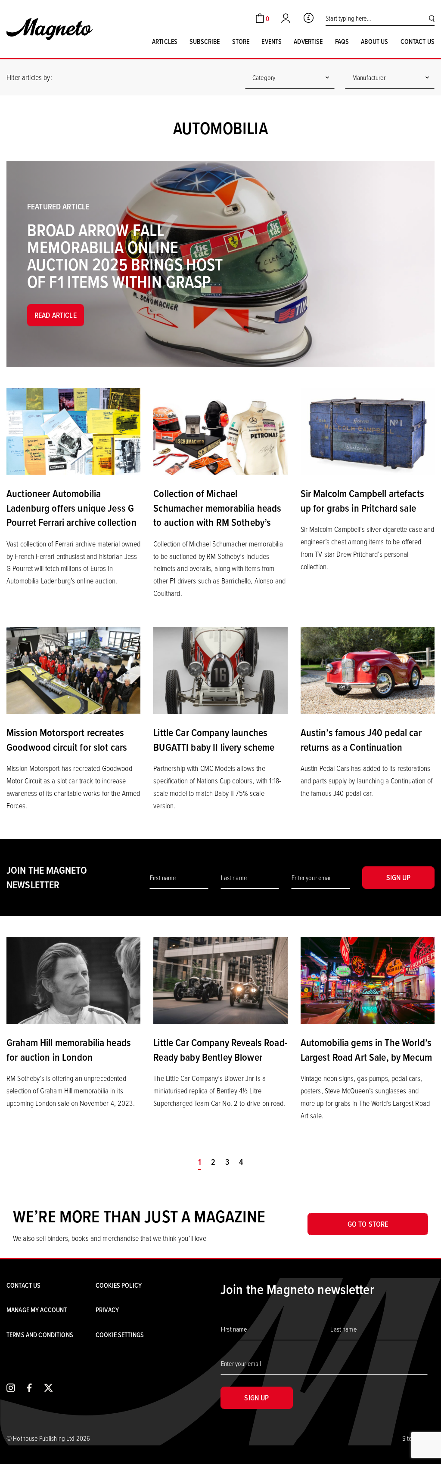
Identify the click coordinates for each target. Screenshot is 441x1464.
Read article (55, 315)
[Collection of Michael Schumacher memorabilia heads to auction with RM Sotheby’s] (220, 430)
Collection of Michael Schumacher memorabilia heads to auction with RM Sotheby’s (217, 507)
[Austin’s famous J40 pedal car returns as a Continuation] (368, 669)
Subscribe (204, 41)
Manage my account (36, 1309)
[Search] (432, 18)
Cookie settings (120, 1334)
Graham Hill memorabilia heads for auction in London (68, 1049)
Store (241, 41)
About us (374, 41)
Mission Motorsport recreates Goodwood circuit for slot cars (66, 739)
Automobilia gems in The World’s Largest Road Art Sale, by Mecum (366, 1049)
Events (271, 41)
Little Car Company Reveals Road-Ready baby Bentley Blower (220, 1049)
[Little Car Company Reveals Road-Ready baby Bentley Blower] (220, 979)
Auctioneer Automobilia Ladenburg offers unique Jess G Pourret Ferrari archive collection (71, 507)
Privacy (107, 1309)
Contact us (418, 41)
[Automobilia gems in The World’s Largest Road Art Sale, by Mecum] (368, 979)
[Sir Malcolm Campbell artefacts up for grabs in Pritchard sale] (368, 430)
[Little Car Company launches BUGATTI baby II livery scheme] (220, 669)
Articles (164, 41)
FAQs (342, 41)
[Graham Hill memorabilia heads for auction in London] (73, 979)
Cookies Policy (119, 1285)
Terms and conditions (39, 1334)
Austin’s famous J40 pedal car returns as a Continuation (361, 739)
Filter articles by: (29, 77)
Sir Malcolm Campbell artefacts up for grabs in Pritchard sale (362, 500)
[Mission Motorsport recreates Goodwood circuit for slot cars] (73, 669)
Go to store (368, 1223)
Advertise (308, 41)
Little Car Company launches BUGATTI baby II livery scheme (213, 739)
